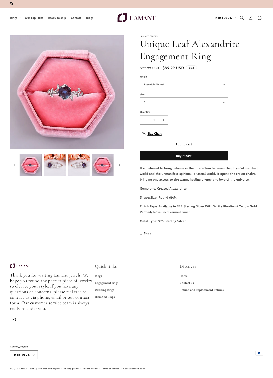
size (142, 94)
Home (183, 276)
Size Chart (154, 133)
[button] (15, 18)
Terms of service (110, 368)
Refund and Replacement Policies (202, 290)
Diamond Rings (105, 297)
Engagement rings (107, 283)
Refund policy (90, 368)
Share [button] (147, 233)
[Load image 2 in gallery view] (55, 165)
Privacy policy (71, 368)
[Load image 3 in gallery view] (79, 165)
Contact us (187, 283)
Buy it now (184, 156)
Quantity (145, 111)
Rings (98, 276)
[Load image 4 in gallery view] (103, 165)
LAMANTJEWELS (28, 368)
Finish (143, 76)
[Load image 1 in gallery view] (31, 165)
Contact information (134, 368)
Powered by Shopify (49, 368)
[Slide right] (119, 165)
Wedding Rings (104, 290)
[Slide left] (14, 165)
